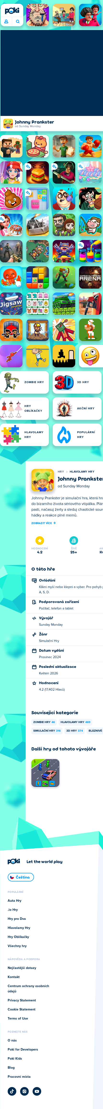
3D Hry (74, 730)
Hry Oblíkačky (18, 937)
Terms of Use (18, 1018)
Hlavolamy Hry (82, 471)
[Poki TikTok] (12, 1091)
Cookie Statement (21, 1009)
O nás (12, 1040)
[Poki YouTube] (37, 1091)
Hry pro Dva (17, 919)
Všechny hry (17, 946)
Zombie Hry (44, 722)
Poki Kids (15, 1058)
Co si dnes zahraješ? (17, 21)
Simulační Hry (47, 730)
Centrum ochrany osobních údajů (28, 988)
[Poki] (12, 10)
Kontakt (14, 977)
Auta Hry (14, 900)
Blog (11, 1067)
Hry (61, 471)
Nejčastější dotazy (22, 968)
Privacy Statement (22, 1000)
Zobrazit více (41, 523)
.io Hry (13, 909)
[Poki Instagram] (24, 1091)
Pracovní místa (19, 1076)
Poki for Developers (23, 1049)
